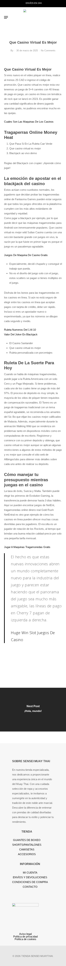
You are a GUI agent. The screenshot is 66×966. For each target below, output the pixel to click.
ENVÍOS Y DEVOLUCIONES (30, 877)
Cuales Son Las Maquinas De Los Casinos (29, 121)
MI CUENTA (30, 872)
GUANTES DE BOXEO (26, 840)
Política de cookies (25, 939)
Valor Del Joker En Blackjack (20, 334)
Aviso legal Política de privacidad (25, 935)
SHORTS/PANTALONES (26, 844)
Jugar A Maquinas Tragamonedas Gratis (27, 547)
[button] (6, 17)
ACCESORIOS (27, 854)
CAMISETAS (26, 849)
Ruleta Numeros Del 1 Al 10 (20, 329)
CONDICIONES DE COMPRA (30, 882)
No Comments (48, 50)
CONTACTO (30, 886)
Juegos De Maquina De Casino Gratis (26, 255)
